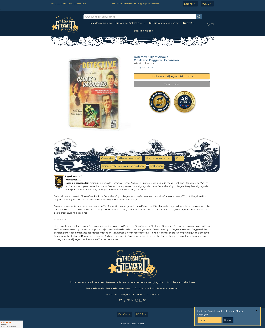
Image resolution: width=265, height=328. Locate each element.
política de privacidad (143, 288)
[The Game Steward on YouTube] (128, 301)
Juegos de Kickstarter (128, 23)
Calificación (156, 166)
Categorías (107, 158)
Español (188, 3)
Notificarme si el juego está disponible (172, 76)
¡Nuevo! (187, 23)
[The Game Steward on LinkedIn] (140, 301)
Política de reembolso (118, 288)
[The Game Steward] (65, 24)
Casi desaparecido (101, 23)
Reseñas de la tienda (117, 282)
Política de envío (95, 288)
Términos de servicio (168, 288)
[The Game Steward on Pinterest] (132, 301)
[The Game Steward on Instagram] (136, 301)
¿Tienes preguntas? (130, 158)
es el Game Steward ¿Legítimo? (148, 282)
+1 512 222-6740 (58, 3)
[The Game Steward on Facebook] (124, 301)
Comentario (153, 294)
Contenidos (89, 158)
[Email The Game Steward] (144, 301)
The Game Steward (135, 324)
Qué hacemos (96, 282)
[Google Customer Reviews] (11, 324)
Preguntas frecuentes (158, 158)
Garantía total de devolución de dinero (123, 166)
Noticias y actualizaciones (181, 282)
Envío (179, 158)
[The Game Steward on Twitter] (120, 301)
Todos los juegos (142, 30)
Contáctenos (112, 294)
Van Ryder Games (143, 67)
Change (228, 320)
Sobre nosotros (78, 282)
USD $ (205, 3)
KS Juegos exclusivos (162, 23)
